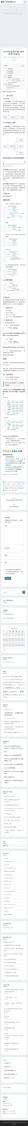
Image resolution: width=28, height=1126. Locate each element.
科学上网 (6, 1016)
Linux (21, 679)
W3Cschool (7, 888)
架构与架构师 (20, 488)
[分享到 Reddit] (19, 451)
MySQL (7, 682)
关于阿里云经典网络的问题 (11, 1049)
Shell (10, 474)
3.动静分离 (10, 73)
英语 (12, 695)
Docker (5, 676)
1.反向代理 (10, 70)
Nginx (7, 474)
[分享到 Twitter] (17, 451)
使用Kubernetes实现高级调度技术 (13, 755)
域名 (15, 688)
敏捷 (12, 691)
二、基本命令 (9, 75)
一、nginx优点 (9, 68)
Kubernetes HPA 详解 (11, 471)
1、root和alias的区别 (15, 79)
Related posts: (11, 87)
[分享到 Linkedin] (12, 451)
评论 (6, 526)
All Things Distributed (9, 868)
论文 (18, 694)
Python (15, 682)
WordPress (19, 1122)
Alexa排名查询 (6, 1087)
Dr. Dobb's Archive (8, 878)
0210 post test (7, 709)
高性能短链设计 (10, 457)
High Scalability (8, 874)
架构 (13, 474)
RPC (22, 682)
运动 (22, 694)
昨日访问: (6, 1066)
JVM (8, 679)
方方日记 (17, 691)
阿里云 (5, 697)
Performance (19, 486)
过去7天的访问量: (9, 1070)
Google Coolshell (8, 861)
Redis (18, 682)
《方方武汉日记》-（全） (11, 997)
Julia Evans (7, 898)
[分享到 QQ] (4, 451)
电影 (4, 695)
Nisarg (14, 1124)
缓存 (16, 474)
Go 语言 (18, 484)
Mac (4, 682)
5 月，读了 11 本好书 (9, 718)
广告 (24, 688)
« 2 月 (4, 650)
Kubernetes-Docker (10, 486)
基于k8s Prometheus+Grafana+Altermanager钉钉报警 (13, 1035)
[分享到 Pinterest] (21, 451)
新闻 (14, 692)
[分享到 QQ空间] (10, 451)
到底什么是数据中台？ (9, 777)
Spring (9, 685)
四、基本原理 (9, 84)
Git (12, 676)
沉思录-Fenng (7, 881)
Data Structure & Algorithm (12, 482)
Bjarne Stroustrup (8, 908)
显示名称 (7, 548)
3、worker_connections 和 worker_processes (16, 81)
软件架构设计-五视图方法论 (11, 1043)
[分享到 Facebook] (15, 451)
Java (20, 676)
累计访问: (6, 1078)
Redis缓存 (5, 488)
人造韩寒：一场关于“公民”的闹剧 (13, 1003)
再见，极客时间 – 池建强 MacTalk (13, 732)
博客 (12, 688)
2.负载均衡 (10, 72)
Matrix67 (6, 911)
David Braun (7, 901)
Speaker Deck (7, 884)
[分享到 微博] (6, 451)
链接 (12, 614)
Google (15, 676)
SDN (24, 682)
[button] (22, 66)
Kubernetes (15, 679)
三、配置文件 (9, 77)
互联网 (7, 687)
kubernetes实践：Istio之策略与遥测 (13, 764)
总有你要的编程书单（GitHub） (12, 1022)
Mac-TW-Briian (8, 894)
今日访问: (6, 1063)
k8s (9, 679)
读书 (20, 695)
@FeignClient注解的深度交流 (14, 467)
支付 (9, 691)
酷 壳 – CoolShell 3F (8, 2)
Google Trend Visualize (10, 891)
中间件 (20, 685)
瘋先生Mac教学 (8, 914)
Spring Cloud (13, 685)
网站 (6, 562)
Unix (17, 685)
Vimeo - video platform (10, 904)
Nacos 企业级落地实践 (9, 768)
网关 (10, 695)
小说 (21, 688)
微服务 (5, 691)
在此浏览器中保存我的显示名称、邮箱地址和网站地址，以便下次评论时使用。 (14, 571)
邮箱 (6, 555)
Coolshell (6, 864)
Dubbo (9, 676)
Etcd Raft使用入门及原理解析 (14, 469)
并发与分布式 (12, 488)
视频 (15, 695)
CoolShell (18, 57)
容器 (18, 688)
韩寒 (5, 751)
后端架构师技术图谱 (9, 1028)
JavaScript (5, 679)
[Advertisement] (14, 33)
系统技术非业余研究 (9, 871)
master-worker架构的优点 (14, 86)
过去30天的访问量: (9, 1074)
